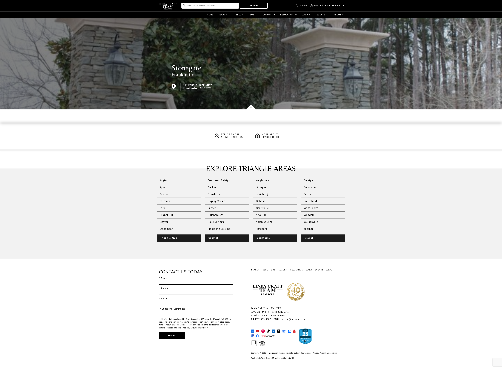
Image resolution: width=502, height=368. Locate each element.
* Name (163, 278)
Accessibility (332, 353)
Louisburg (262, 194)
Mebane (260, 201)
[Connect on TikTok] (268, 331)
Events (319, 269)
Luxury (282, 269)
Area (309, 269)
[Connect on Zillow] (289, 331)
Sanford (308, 194)
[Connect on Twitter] (278, 331)
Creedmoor (166, 228)
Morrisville (262, 208)
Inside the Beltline (219, 228)
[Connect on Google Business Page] (252, 335)
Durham (212, 187)
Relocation (296, 269)
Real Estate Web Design (261, 358)
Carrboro (164, 201)
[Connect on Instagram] (263, 331)
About (329, 269)
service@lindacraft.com (289, 319)
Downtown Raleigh (219, 180)
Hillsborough (215, 215)
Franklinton (184, 74)
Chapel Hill (166, 215)
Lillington (261, 187)
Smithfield (310, 201)
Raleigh (308, 180)
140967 (281, 315)
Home (210, 15)
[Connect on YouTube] (257, 331)
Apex (162, 187)
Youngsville (311, 221)
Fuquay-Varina (216, 201)
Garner (212, 208)
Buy (273, 269)
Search (254, 5)
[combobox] (210, 6)
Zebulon (309, 228)
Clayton (164, 221)
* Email (163, 298)
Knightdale (262, 180)
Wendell (309, 215)
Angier (163, 180)
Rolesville (310, 187)
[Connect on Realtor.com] (294, 331)
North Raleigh (264, 221)
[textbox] (212, 5)
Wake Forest (311, 208)
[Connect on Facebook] (252, 331)
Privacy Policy (202, 328)
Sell (265, 269)
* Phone (163, 288)
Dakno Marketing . (285, 358)
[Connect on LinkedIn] (273, 331)
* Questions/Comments (172, 309)
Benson (164, 194)
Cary (162, 208)
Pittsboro (261, 228)
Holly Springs (216, 221)
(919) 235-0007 (261, 319)
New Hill (261, 215)
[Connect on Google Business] (284, 331)
